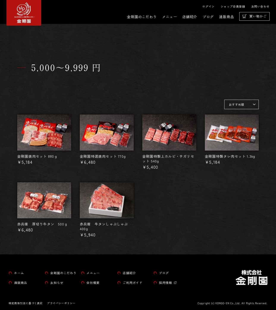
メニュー (169, 16)
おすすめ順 (236, 104)
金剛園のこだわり (142, 16)
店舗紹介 (189, 16)
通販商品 (226, 16)
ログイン (208, 6)
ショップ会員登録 (233, 6)
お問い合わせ (260, 6)
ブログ (208, 16)
